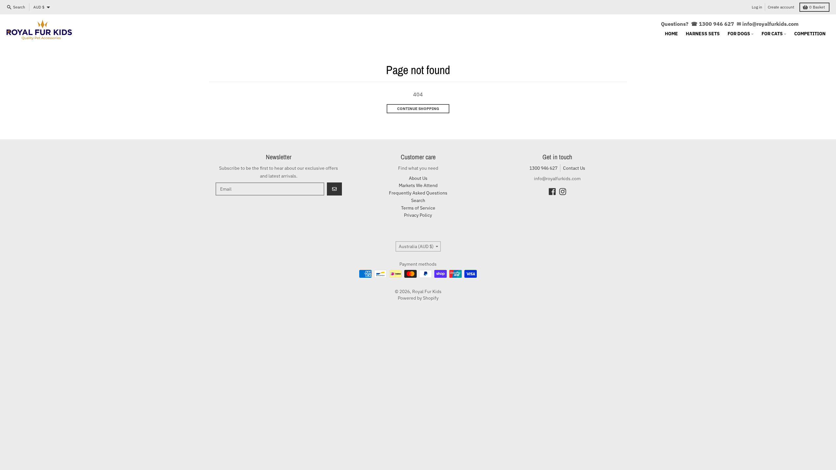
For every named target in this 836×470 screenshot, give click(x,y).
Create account (781, 7)
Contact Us (574, 168)
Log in (757, 7)
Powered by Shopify (418, 298)
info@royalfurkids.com (770, 24)
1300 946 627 (543, 168)
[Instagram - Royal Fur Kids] (563, 192)
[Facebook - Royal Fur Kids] (552, 192)
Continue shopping (418, 108)
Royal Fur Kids (427, 291)
